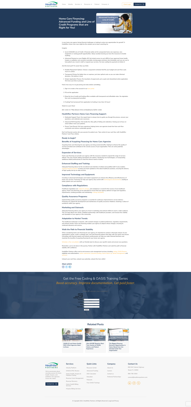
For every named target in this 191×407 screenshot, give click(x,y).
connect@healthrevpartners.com (137, 377)
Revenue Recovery (71, 381)
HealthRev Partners (89, 401)
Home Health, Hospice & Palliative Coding (73, 374)
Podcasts (89, 380)
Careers (109, 371)
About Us (110, 368)
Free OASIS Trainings (93, 383)
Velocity (70, 4)
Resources (87, 4)
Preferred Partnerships (114, 377)
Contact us (110, 374)
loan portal (91, 88)
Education (90, 377)
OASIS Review (122, 251)
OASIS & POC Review (72, 371)
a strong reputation (98, 192)
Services (77, 4)
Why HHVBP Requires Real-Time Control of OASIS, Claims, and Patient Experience (95, 346)
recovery (64, 255)
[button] (63, 267)
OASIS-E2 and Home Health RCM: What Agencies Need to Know (72, 345)
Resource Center (92, 368)
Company (104, 4)
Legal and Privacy (113, 401)
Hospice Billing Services (73, 389)
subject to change (83, 189)
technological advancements (112, 179)
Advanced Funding (92, 371)
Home (64, 4)
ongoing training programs (70, 168)
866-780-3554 (132, 374)
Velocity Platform (71, 368)
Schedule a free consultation (70, 242)
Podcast (97, 4)
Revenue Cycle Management (74, 378)
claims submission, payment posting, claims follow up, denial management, (102, 253)
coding (115, 251)
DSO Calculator (91, 374)
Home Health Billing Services (72, 385)
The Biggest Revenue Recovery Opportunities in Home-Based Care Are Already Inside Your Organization (117, 347)
